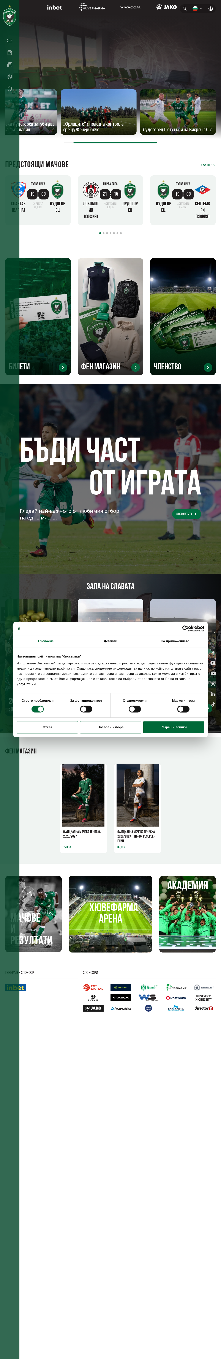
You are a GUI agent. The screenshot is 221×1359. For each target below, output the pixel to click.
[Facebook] (213, 653)
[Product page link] (83, 795)
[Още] (9, 101)
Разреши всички (174, 727)
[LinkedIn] (213, 695)
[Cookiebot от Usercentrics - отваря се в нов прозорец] (185, 628)
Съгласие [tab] (46, 641)
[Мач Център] (9, 77)
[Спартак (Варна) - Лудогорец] (38, 200)
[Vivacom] (130, 7)
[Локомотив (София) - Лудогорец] (110, 200)
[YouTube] (213, 674)
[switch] (86, 709)
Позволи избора (110, 727)
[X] (213, 684)
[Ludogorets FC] (10, 15)
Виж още (206, 165)
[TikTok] (213, 705)
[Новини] (9, 65)
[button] (38, 184)
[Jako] (166, 7)
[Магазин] (9, 53)
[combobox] (198, 8)
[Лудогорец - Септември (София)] (183, 200)
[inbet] (54, 7)
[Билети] (9, 41)
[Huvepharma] (92, 7)
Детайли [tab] (110, 641)
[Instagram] (213, 664)
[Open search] (184, 8)
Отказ (47, 727)
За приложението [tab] (175, 641)
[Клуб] (9, 89)
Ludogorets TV (184, 514)
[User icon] (210, 8)
